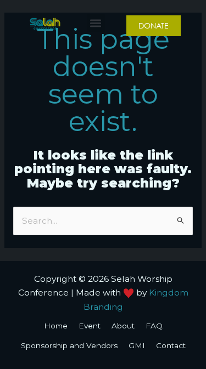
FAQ (154, 325)
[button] (96, 23)
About (123, 325)
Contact (171, 345)
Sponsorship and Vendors (69, 345)
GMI (137, 345)
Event (90, 325)
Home (56, 325)
